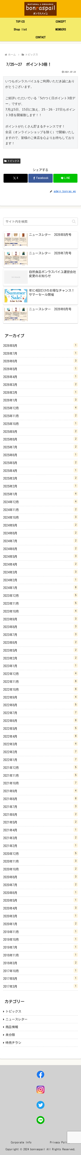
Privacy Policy (60, 1142)
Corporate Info (21, 1142)
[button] (73, 221)
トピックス (13, 161)
